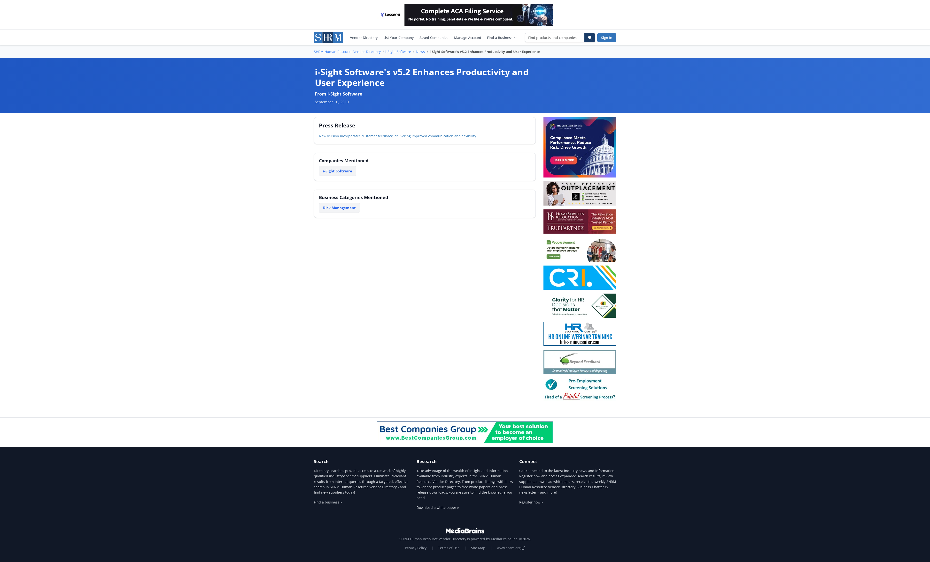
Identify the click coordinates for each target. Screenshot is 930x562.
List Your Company (398, 37)
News (420, 51)
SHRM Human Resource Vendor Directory (347, 51)
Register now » (531, 502)
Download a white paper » (438, 507)
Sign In (606, 37)
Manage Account (467, 37)
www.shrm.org (509, 548)
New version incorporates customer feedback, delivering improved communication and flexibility (397, 136)
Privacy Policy (415, 548)
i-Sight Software (398, 51)
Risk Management (339, 207)
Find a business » (328, 502)
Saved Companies (433, 37)
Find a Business (499, 37)
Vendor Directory (364, 37)
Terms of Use (448, 548)
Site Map (478, 548)
